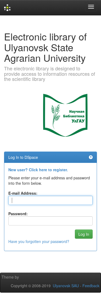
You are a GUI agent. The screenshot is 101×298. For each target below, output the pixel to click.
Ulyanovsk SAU (66, 285)
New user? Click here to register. (38, 169)
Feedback (90, 285)
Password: (18, 213)
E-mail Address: (22, 193)
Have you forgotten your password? (38, 241)
